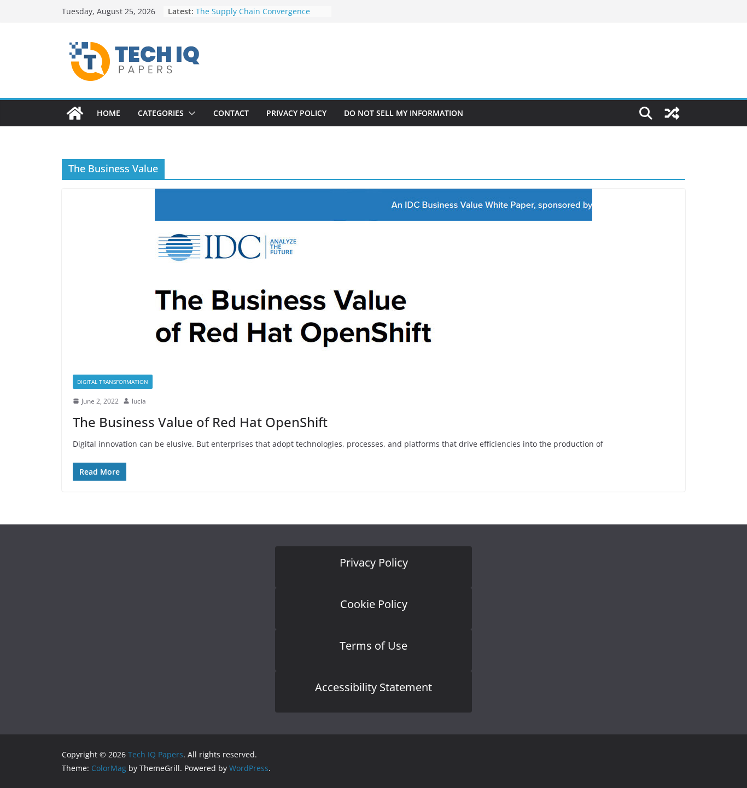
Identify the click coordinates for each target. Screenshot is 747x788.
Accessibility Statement (373, 687)
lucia (139, 401)
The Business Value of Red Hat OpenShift (200, 422)
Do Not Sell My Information (403, 113)
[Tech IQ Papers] (75, 113)
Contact (231, 113)
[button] (190, 113)
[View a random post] (672, 113)
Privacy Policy (296, 113)
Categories (161, 113)
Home (108, 113)
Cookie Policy (373, 604)
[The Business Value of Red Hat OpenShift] (373, 276)
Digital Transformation (112, 382)
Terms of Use (373, 645)
